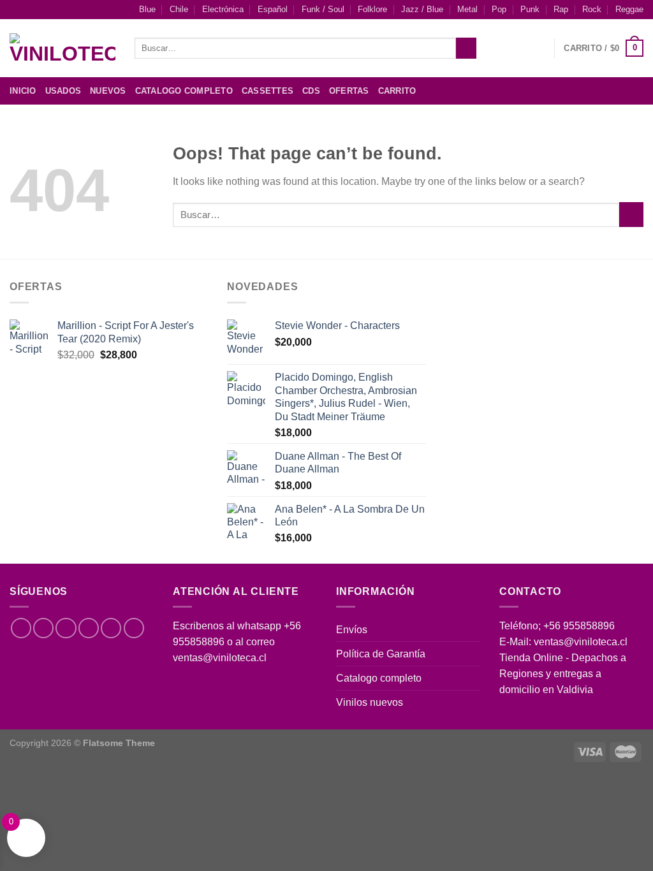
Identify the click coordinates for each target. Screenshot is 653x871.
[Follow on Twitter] (619, 90)
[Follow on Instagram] (603, 90)
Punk (529, 9)
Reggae (629, 9)
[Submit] (466, 48)
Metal (467, 9)
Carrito (397, 91)
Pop (499, 9)
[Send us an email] (635, 90)
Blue (147, 9)
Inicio (23, 91)
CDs (311, 91)
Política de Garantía (380, 653)
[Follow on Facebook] (586, 90)
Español (273, 9)
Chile (179, 9)
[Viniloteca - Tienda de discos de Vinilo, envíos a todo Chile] (62, 48)
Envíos (351, 629)
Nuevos (108, 91)
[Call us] (111, 628)
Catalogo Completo (184, 91)
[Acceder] (538, 48)
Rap (561, 9)
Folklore (372, 9)
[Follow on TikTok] (65, 628)
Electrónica (223, 9)
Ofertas (349, 91)
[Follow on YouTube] (134, 628)
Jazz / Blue (422, 9)
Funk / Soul (323, 9)
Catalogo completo (379, 678)
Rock (591, 9)
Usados (63, 91)
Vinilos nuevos (369, 702)
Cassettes (267, 91)
